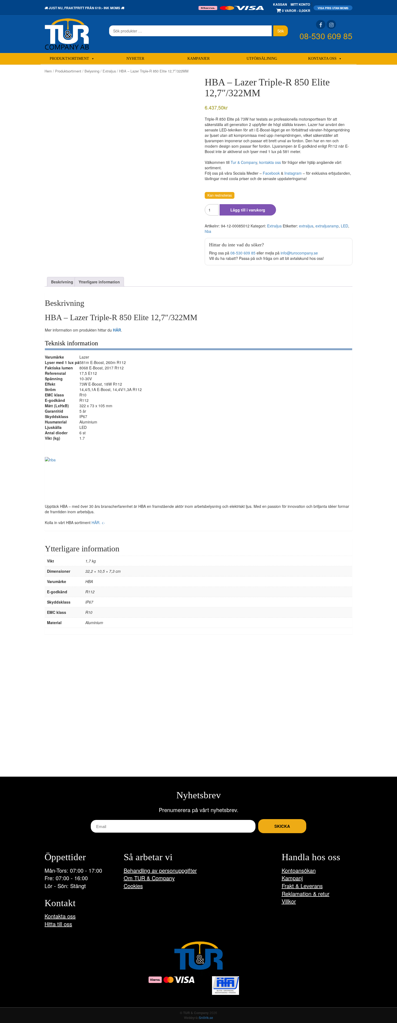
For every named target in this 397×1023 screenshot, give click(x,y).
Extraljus (109, 71)
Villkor (289, 901)
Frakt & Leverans (302, 886)
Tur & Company (244, 162)
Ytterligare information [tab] (99, 281)
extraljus (306, 226)
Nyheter (135, 59)
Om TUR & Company (149, 878)
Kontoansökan (299, 870)
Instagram (293, 173)
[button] (62, 475)
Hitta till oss (58, 924)
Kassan (280, 4)
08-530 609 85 (326, 36)
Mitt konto (300, 4)
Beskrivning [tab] (62, 281)
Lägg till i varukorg (247, 210)
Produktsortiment (69, 59)
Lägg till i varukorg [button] (67, 740)
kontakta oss (270, 162)
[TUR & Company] (67, 33)
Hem (48, 71)
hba (208, 231)
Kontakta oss (322, 59)
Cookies (133, 886)
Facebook (271, 173)
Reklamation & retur (305, 894)
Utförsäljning (262, 59)
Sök (280, 31)
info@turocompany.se (299, 253)
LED (344, 226)
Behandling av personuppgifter (160, 870)
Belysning (92, 71)
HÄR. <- (98, 522)
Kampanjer (198, 59)
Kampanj (292, 878)
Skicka (282, 826)
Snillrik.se (206, 1017)
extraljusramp (327, 226)
